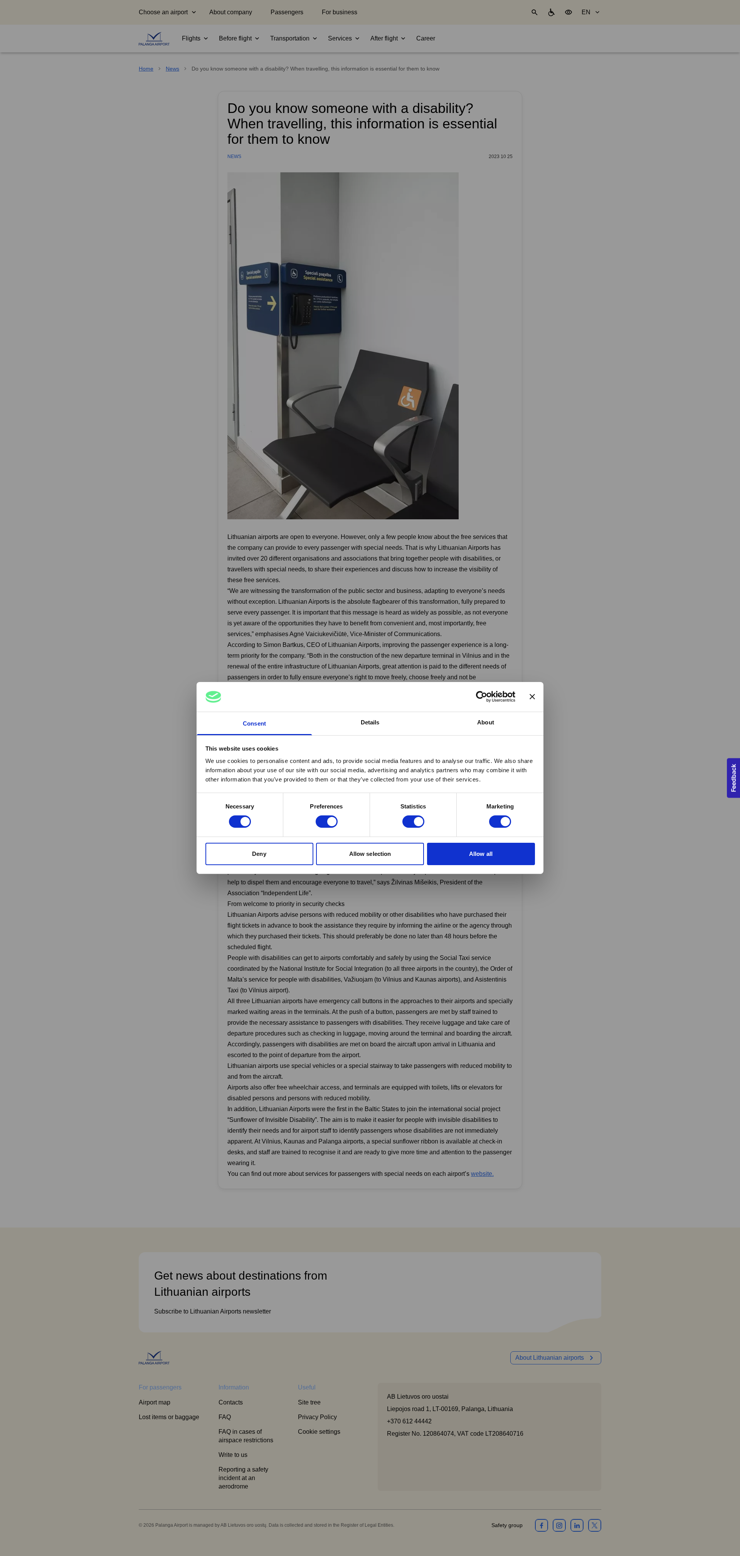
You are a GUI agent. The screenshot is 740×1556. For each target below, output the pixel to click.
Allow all (481, 853)
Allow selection (370, 853)
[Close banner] (532, 696)
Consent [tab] (254, 723)
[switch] (327, 821)
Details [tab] (370, 722)
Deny (259, 853)
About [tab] (485, 722)
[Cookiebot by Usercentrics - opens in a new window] (481, 696)
